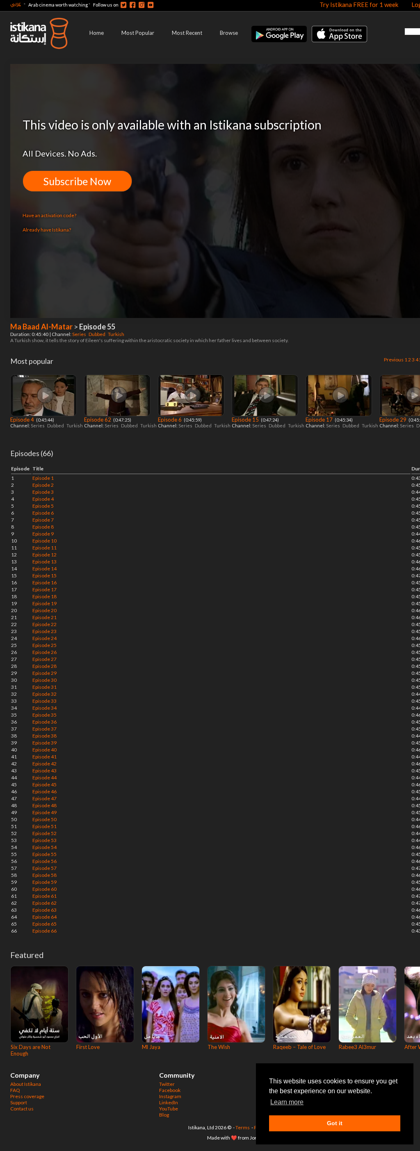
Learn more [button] (287, 1102)
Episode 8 (43, 527)
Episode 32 (44, 694)
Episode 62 (98, 419)
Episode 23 (44, 631)
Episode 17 (320, 419)
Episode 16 (44, 582)
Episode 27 (44, 659)
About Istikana (25, 1084)
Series (79, 334)
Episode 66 (44, 931)
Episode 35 (44, 715)
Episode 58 (44, 875)
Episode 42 (44, 764)
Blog (164, 1115)
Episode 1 (43, 478)
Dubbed (97, 334)
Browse (229, 33)
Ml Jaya (151, 1047)
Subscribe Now (77, 181)
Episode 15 (246, 419)
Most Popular (137, 33)
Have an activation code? (49, 215)
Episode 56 (44, 861)
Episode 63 (44, 910)
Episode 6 (170, 419)
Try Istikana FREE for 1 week (359, 4)
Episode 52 (44, 833)
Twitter (167, 1084)
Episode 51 (44, 826)
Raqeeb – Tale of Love (299, 1047)
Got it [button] (334, 1123)
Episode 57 (44, 868)
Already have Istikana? (47, 230)
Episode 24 (44, 638)
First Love (88, 1047)
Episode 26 (44, 652)
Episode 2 (43, 485)
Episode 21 (44, 617)
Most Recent (187, 33)
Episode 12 (44, 555)
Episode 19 (44, 603)
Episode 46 (44, 791)
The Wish (219, 1047)
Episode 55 (44, 854)
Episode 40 (44, 750)
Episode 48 (44, 805)
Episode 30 (44, 680)
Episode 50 (44, 819)
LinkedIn (168, 1102)
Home (96, 33)
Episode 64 (44, 917)
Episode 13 (44, 561)
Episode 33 (44, 701)
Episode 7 (43, 520)
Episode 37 (44, 729)
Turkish (116, 334)
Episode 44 (44, 777)
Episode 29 (393, 419)
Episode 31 (44, 687)
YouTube (168, 1109)
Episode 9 (43, 534)
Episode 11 (44, 548)
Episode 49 (44, 812)
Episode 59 (44, 882)
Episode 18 (44, 596)
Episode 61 (44, 896)
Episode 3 (43, 492)
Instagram (170, 1096)
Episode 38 (44, 736)
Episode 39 (44, 743)
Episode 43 (44, 770)
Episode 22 (44, 624)
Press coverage (27, 1096)
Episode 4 (22, 419)
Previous (394, 359)
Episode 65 (44, 924)
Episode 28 (44, 666)
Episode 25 (44, 645)
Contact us (22, 1109)
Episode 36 (44, 722)
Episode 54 (44, 847)
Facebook (169, 1090)
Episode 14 (44, 568)
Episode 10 (44, 541)
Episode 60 (44, 889)
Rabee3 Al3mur (357, 1047)
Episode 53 (44, 840)
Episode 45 (44, 784)
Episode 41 (44, 757)
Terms (242, 1127)
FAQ (15, 1090)
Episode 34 (44, 708)
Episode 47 (44, 798)
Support (18, 1102)
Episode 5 (43, 506)
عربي (15, 3)
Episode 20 (44, 610)
